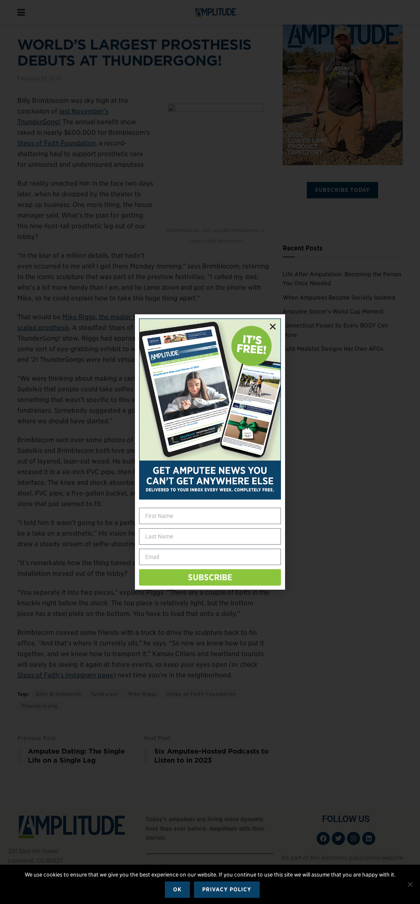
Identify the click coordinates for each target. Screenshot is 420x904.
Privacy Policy (226, 889)
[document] (210, 452)
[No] (410, 884)
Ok (177, 889)
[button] (273, 327)
